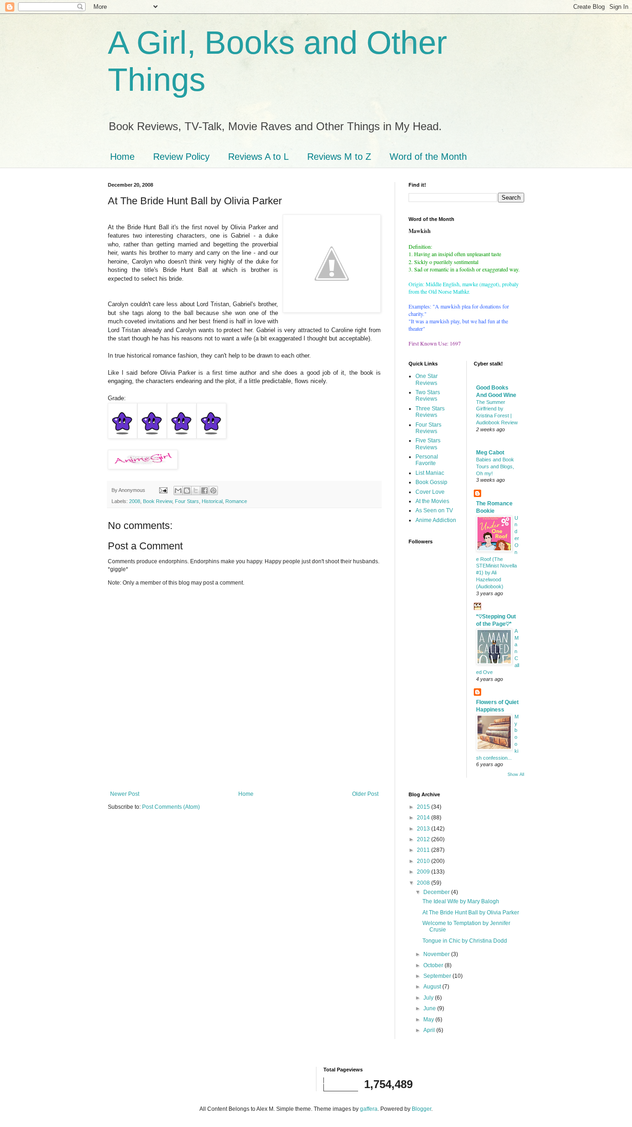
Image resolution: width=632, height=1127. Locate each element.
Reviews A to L (258, 156)
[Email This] (178, 490)
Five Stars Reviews (427, 443)
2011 (424, 850)
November (437, 954)
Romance (236, 501)
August (432, 986)
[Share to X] (195, 490)
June (430, 1008)
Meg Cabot (490, 452)
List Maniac (429, 473)
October (434, 965)
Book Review (157, 501)
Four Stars (187, 501)
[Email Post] (163, 490)
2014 (424, 817)
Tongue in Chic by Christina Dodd (464, 941)
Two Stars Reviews (427, 395)
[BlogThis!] (187, 490)
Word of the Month (428, 156)
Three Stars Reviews (430, 411)
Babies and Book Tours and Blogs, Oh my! (495, 466)
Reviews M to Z (339, 156)
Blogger (421, 1109)
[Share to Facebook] (204, 490)
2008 (134, 501)
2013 (424, 828)
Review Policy (181, 156)
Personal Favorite (426, 459)
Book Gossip (431, 482)
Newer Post (124, 794)
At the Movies (432, 501)
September (437, 976)
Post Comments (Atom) (171, 807)
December (437, 892)
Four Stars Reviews (428, 428)
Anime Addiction (435, 520)
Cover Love (430, 492)
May (429, 1019)
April (429, 1030)
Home (122, 156)
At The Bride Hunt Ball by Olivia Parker (470, 912)
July (429, 998)
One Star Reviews (426, 379)
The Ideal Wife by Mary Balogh (460, 901)
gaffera (369, 1109)
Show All (516, 774)
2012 (424, 839)
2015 (424, 807)
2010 (424, 861)
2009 (424, 872)
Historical (212, 501)
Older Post (365, 794)
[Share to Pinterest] (213, 490)
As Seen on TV (434, 510)
